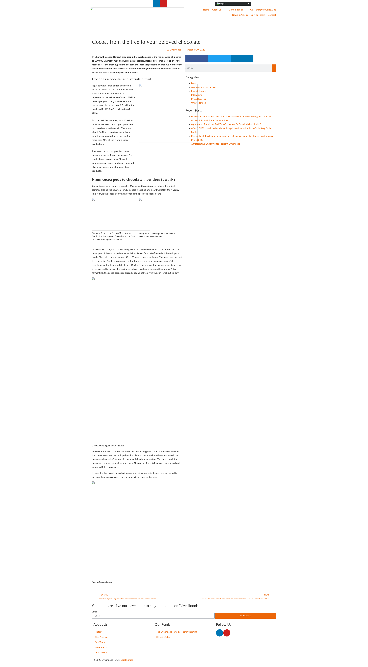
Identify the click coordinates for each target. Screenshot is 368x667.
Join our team (258, 15)
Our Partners (101, 637)
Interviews (196, 95)
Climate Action (163, 637)
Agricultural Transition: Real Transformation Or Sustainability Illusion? (226, 124)
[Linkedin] (156, 3)
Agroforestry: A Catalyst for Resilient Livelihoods (215, 144)
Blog (193, 83)
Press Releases (198, 99)
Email (94, 612)
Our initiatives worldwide (263, 10)
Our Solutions (236, 10)
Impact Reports (198, 91)
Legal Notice (127, 660)
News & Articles (240, 15)
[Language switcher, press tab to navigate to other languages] (233, 4)
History (98, 632)
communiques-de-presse (203, 87)
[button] (196, 58)
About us (216, 10)
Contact (272, 15)
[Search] (274, 68)
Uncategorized (198, 103)
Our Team (100, 642)
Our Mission (101, 652)
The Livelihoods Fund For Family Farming (176, 632)
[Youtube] (163, 3)
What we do (101, 647)
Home (206, 10)
